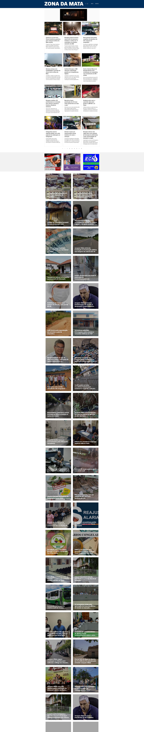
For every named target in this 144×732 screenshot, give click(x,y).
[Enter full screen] (85, 19)
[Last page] (81, 148)
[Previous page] (65, 148)
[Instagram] (87, 3)
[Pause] (61, 19)
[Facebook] (86, 3)
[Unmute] (63, 19)
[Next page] (79, 148)
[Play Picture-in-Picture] (83, 19)
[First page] (63, 148)
